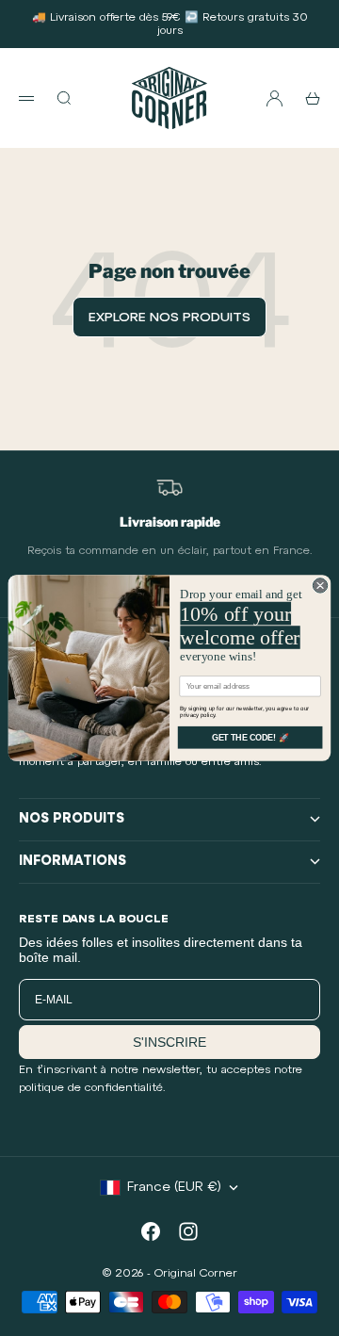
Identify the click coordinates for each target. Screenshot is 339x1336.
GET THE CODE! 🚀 (250, 737)
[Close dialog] (320, 585)
